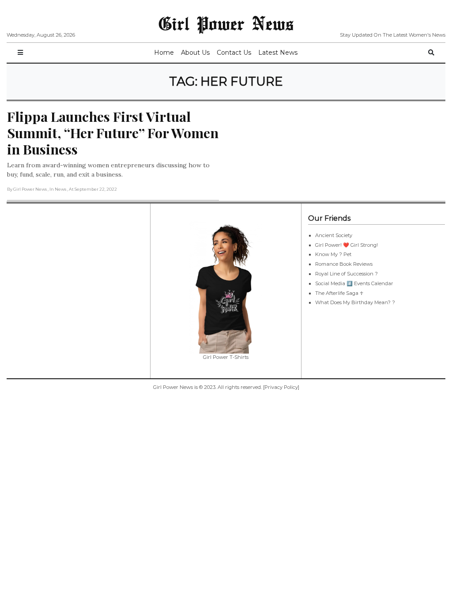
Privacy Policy (281, 387)
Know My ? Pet (333, 254)
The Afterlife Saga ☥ (339, 293)
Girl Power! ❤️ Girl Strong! (346, 245)
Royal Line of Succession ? (346, 274)
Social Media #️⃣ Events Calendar (354, 283)
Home (164, 53)
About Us (195, 53)
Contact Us (234, 53)
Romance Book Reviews (344, 264)
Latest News (278, 53)
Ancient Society (333, 235)
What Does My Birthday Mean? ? (355, 302)
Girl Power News (226, 23)
